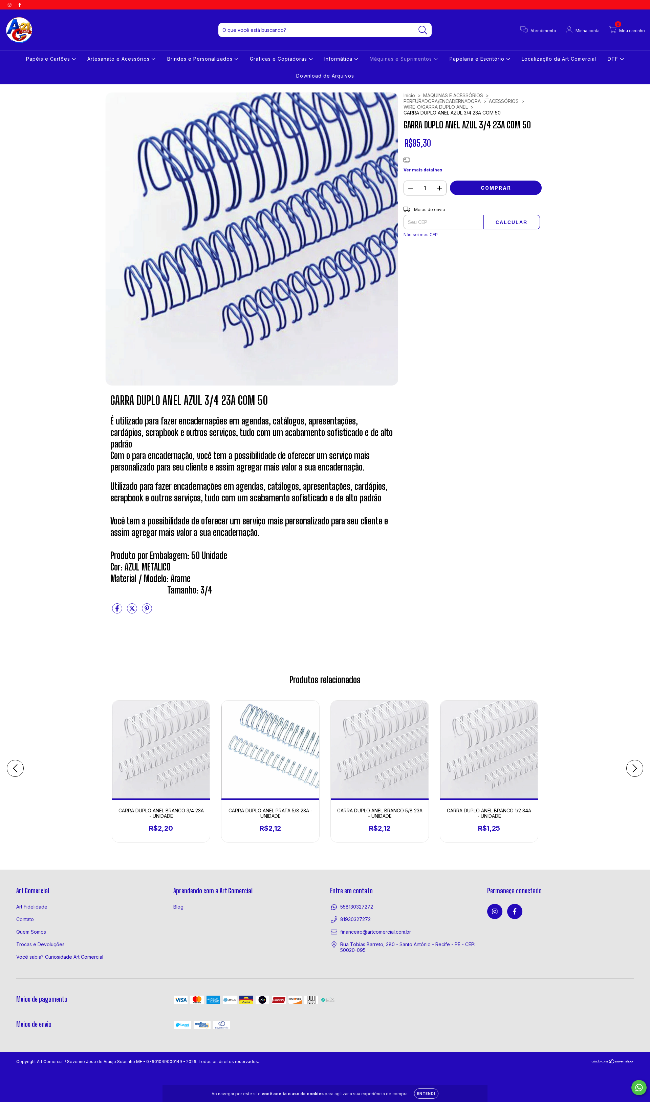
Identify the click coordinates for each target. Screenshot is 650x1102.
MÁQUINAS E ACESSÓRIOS (453, 95)
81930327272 (355, 919)
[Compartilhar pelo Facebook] (118, 611)
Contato (25, 919)
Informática (339, 59)
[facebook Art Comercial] (19, 4)
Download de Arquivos (325, 76)
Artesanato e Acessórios (119, 59)
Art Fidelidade (31, 907)
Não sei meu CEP (421, 234)
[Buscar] (423, 30)
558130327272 (356, 907)
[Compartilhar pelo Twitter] (132, 611)
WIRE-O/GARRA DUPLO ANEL (436, 107)
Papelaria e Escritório (478, 59)
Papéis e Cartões (49, 59)
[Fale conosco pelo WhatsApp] (639, 1087)
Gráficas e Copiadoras (279, 59)
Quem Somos (31, 932)
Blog (178, 907)
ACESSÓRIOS (504, 101)
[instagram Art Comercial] (10, 4)
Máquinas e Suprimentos (402, 59)
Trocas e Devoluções (40, 944)
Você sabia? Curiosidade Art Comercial (59, 957)
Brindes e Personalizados (200, 59)
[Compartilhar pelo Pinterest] (147, 611)
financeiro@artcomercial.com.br (375, 932)
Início (409, 95)
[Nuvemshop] (612, 1062)
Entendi (426, 1093)
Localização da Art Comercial (559, 59)
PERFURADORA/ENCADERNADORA (442, 101)
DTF (614, 59)
